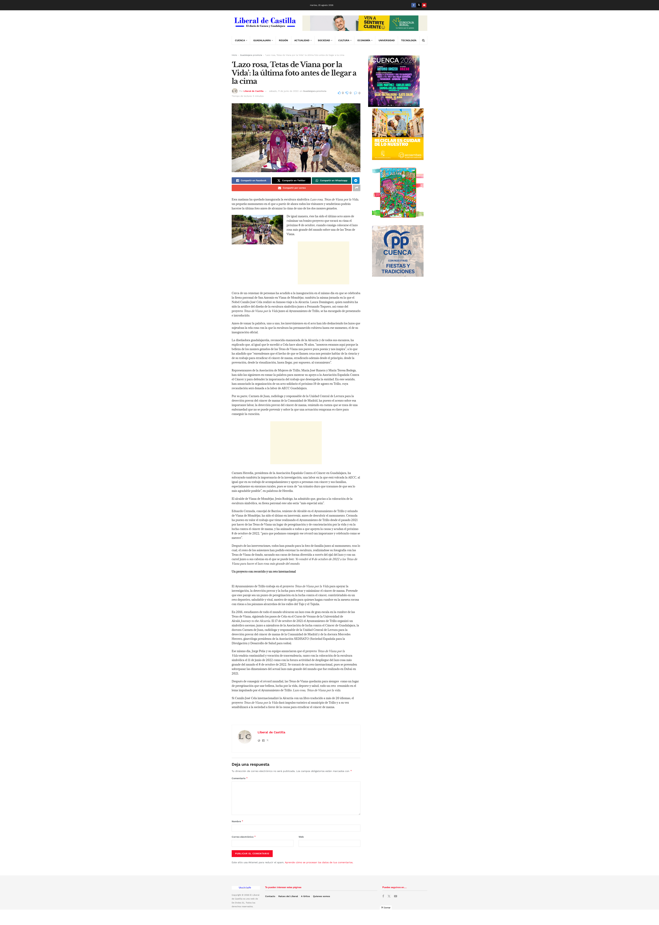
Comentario (240, 778)
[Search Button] (423, 40)
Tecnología (408, 40)
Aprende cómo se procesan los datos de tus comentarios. (319, 862)
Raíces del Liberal (288, 896)
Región (283, 40)
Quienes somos (321, 896)
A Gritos (305, 896)
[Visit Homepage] (265, 23)
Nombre (237, 821)
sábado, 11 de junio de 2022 (284, 91)
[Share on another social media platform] (356, 188)
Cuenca (240, 40)
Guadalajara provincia (251, 55)
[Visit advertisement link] (364, 23)
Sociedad (324, 40)
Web (301, 836)
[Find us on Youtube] (424, 5)
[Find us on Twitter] (419, 5)
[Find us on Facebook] (413, 5)
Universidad (387, 40)
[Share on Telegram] (356, 180)
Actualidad (301, 40)
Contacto (270, 896)
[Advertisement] (323, 262)
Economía (363, 40)
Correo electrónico (244, 836)
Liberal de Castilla (253, 91)
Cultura (343, 40)
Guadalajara (262, 40)
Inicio (234, 55)
